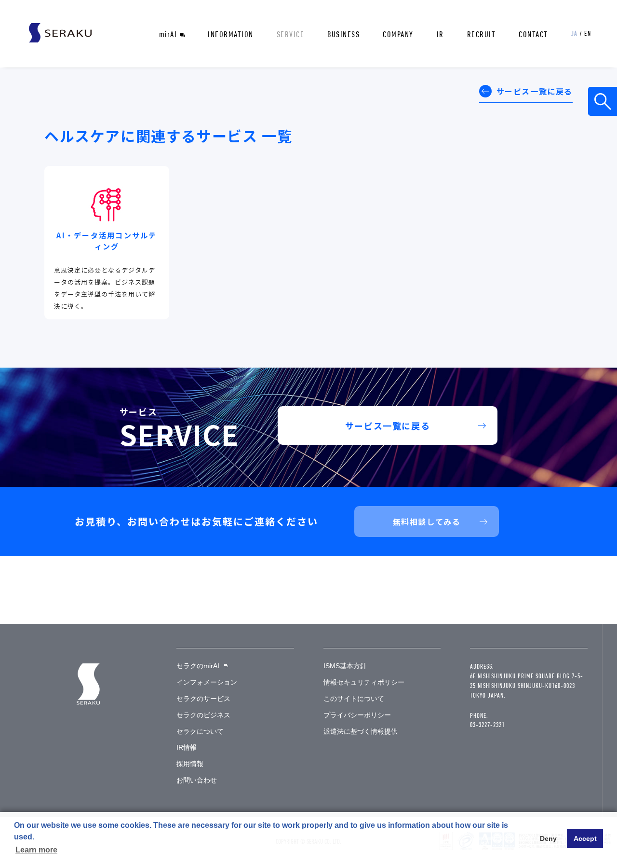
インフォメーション (206, 682)
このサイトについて (353, 698)
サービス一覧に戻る (534, 91)
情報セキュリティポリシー (363, 682)
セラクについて (200, 731)
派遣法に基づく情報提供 (360, 731)
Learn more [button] (36, 850)
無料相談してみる (427, 521)
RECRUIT (481, 34)
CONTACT (533, 34)
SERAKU (60, 32)
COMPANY (398, 34)
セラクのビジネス (203, 715)
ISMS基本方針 (345, 666)
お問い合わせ (196, 780)
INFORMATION (231, 34)
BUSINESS (343, 34)
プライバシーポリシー (357, 715)
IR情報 (186, 747)
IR (440, 34)
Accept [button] (585, 838)
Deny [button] (548, 838)
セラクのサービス (203, 698)
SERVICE (291, 34)
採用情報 (189, 764)
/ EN (581, 33)
